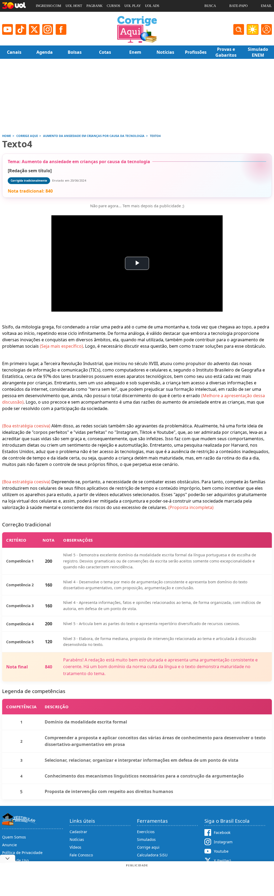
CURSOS (113, 6)
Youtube (221, 851)
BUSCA (210, 6)
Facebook (222, 832)
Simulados (146, 839)
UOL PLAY (132, 6)
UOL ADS (152, 6)
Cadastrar (78, 831)
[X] (34, 29)
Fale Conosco (81, 854)
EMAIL (266, 6)
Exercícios (146, 831)
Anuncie (9, 844)
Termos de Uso (15, 860)
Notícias (77, 839)
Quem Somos (14, 837)
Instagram (223, 841)
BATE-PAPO (238, 6)
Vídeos (75, 847)
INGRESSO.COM (48, 6)
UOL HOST (74, 6)
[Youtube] (7, 29)
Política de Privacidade (22, 852)
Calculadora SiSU (152, 854)
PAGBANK (94, 6)
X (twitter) (222, 860)
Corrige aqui (148, 847)
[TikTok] (21, 29)
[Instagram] (47, 29)
